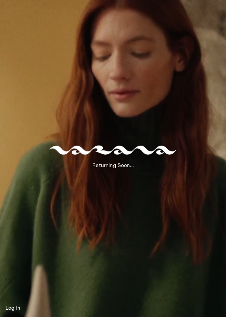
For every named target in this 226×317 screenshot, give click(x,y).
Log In (12, 308)
